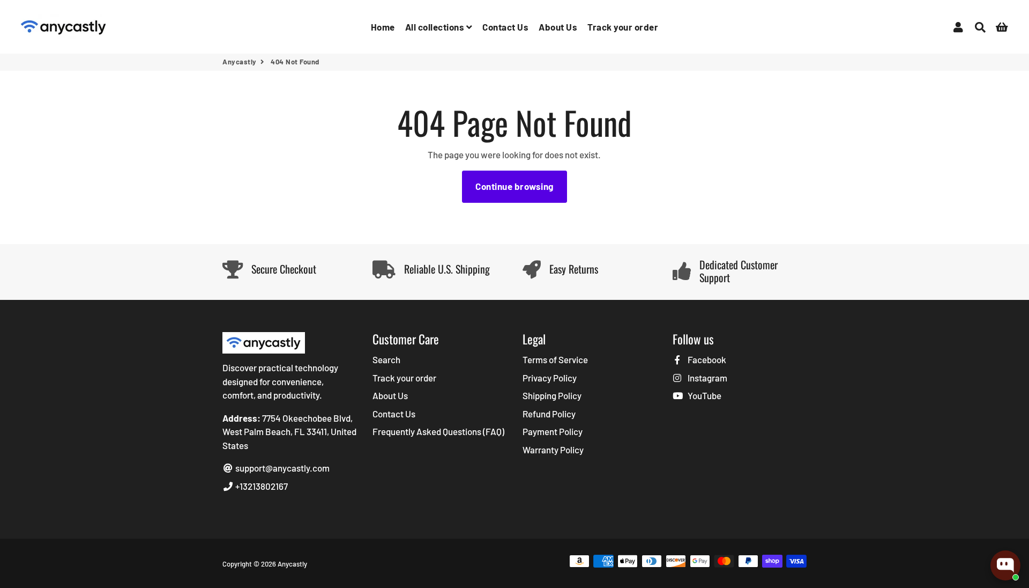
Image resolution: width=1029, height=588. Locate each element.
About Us (558, 26)
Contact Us (505, 26)
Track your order (622, 26)
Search (386, 359)
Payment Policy (553, 431)
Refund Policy (549, 413)
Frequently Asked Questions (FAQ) (438, 431)
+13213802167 (261, 486)
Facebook (706, 359)
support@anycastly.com (282, 467)
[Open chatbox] (1005, 565)
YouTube (703, 395)
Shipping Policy (552, 395)
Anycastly (239, 61)
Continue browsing (514, 186)
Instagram (706, 377)
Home (383, 26)
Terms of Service (555, 359)
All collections (435, 26)
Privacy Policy (550, 377)
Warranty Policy (553, 449)
